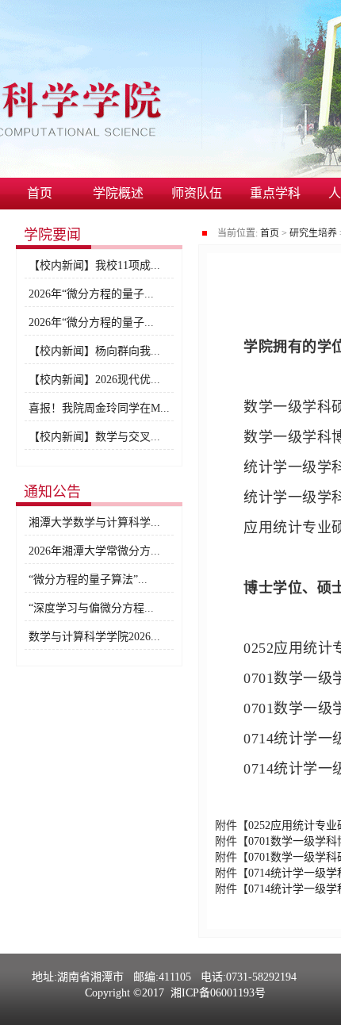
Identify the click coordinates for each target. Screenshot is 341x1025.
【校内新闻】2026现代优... (94, 380)
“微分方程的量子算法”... (88, 579)
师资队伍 (196, 193)
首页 (39, 193)
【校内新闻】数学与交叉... (94, 437)
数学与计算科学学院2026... (94, 637)
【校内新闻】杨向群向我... (94, 351)
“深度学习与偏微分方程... (91, 608)
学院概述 (118, 193)
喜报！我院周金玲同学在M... (99, 408)
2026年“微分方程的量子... (91, 294)
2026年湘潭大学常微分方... (94, 551)
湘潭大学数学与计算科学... (94, 522)
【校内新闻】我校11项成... (94, 265)
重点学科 (275, 193)
